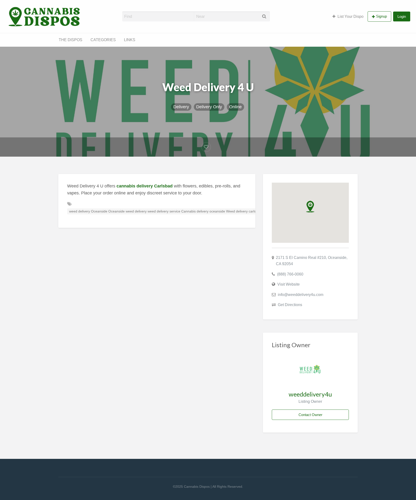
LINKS (129, 40)
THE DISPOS (70, 40)
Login (401, 16)
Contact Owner (310, 415)
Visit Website (288, 284)
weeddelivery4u (310, 394)
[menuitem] (348, 16)
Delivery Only (209, 106)
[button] (310, 206)
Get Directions (290, 304)
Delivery (181, 106)
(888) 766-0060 (290, 274)
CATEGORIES (103, 40)
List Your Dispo (351, 16)
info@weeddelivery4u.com (300, 294)
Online (235, 106)
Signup (381, 16)
